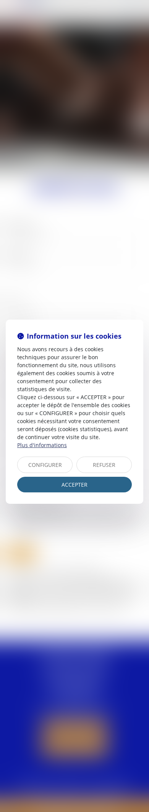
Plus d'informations (42, 445)
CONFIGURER (45, 464)
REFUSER (104, 464)
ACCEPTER (74, 484)
